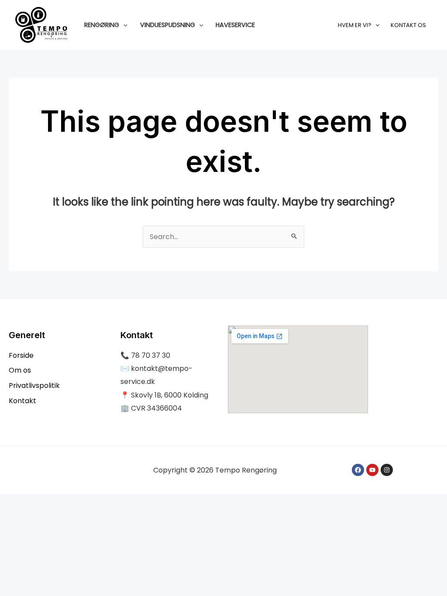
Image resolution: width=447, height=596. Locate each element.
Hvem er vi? (354, 25)
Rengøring (101, 25)
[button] (123, 25)
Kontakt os (408, 25)
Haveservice (235, 25)
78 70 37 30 (150, 355)
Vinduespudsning (167, 25)
